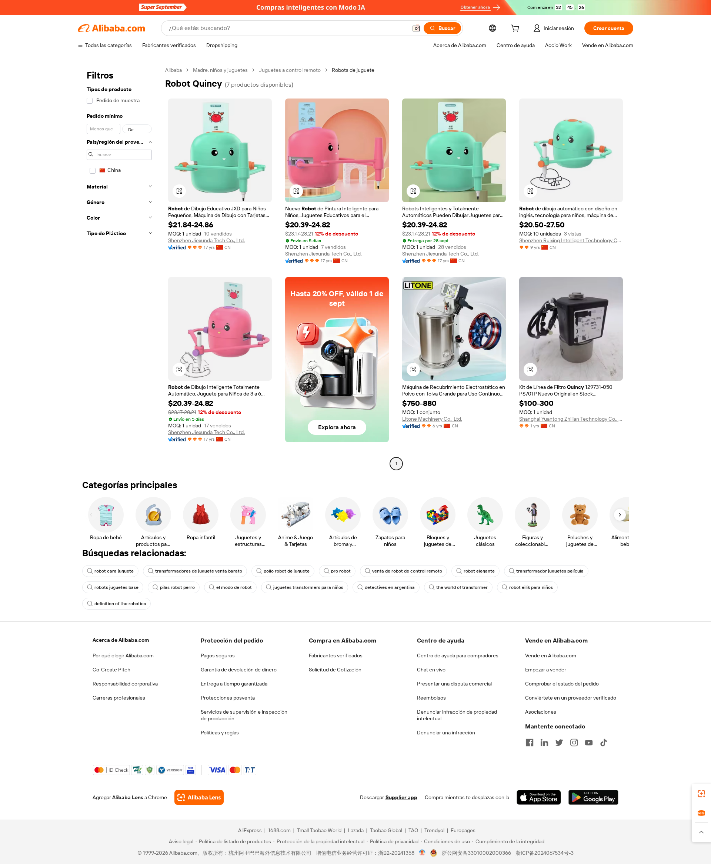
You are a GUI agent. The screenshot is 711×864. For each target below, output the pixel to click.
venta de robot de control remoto (407, 571)
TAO (413, 830)
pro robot (341, 571)
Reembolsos (431, 698)
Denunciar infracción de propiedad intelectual (457, 715)
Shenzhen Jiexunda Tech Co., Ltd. (206, 240)
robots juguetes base (116, 587)
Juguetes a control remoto (290, 70)
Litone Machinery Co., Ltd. (432, 419)
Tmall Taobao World (319, 830)
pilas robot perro (177, 587)
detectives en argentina (390, 587)
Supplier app (401, 797)
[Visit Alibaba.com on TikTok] (603, 742)
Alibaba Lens (127, 797)
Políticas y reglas (220, 732)
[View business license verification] (422, 853)
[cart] (516, 29)
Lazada (356, 830)
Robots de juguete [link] (353, 70)
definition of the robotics (120, 603)
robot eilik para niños (531, 587)
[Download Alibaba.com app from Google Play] (593, 797)
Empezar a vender (545, 670)
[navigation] (119, 267)
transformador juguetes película (550, 571)
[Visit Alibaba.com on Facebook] (529, 742)
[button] (416, 28)
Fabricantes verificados (336, 655)
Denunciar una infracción (446, 732)
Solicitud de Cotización (335, 670)
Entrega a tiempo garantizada (234, 684)
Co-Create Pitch (111, 670)
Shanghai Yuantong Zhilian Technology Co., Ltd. (571, 419)
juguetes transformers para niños (308, 587)
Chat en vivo (431, 670)
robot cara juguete (114, 571)
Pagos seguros (218, 655)
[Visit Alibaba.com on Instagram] (574, 742)
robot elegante (479, 571)
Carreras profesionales (119, 698)
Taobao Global (386, 830)
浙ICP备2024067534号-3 (544, 853)
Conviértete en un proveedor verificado (570, 698)
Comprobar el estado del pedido (562, 684)
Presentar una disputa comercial (454, 684)
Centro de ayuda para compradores (457, 655)
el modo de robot (234, 587)
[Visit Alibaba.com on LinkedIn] (544, 742)
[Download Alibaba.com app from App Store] (539, 797)
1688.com (279, 830)
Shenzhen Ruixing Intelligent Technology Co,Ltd (571, 240)
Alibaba (173, 70)
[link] (701, 793)
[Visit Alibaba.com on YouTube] (588, 742)
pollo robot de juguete (287, 571)
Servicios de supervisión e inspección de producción (244, 715)
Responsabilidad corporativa (125, 684)
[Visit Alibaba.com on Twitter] (559, 742)
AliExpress (250, 830)
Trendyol (434, 830)
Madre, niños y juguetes (220, 70)
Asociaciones (540, 712)
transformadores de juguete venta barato (198, 571)
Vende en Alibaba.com (550, 655)
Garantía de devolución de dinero (239, 670)
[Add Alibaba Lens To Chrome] (199, 797)
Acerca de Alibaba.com (121, 640)
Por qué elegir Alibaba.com (123, 655)
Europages (463, 830)
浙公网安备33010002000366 (476, 853)
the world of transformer (462, 587)
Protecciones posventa (228, 698)
